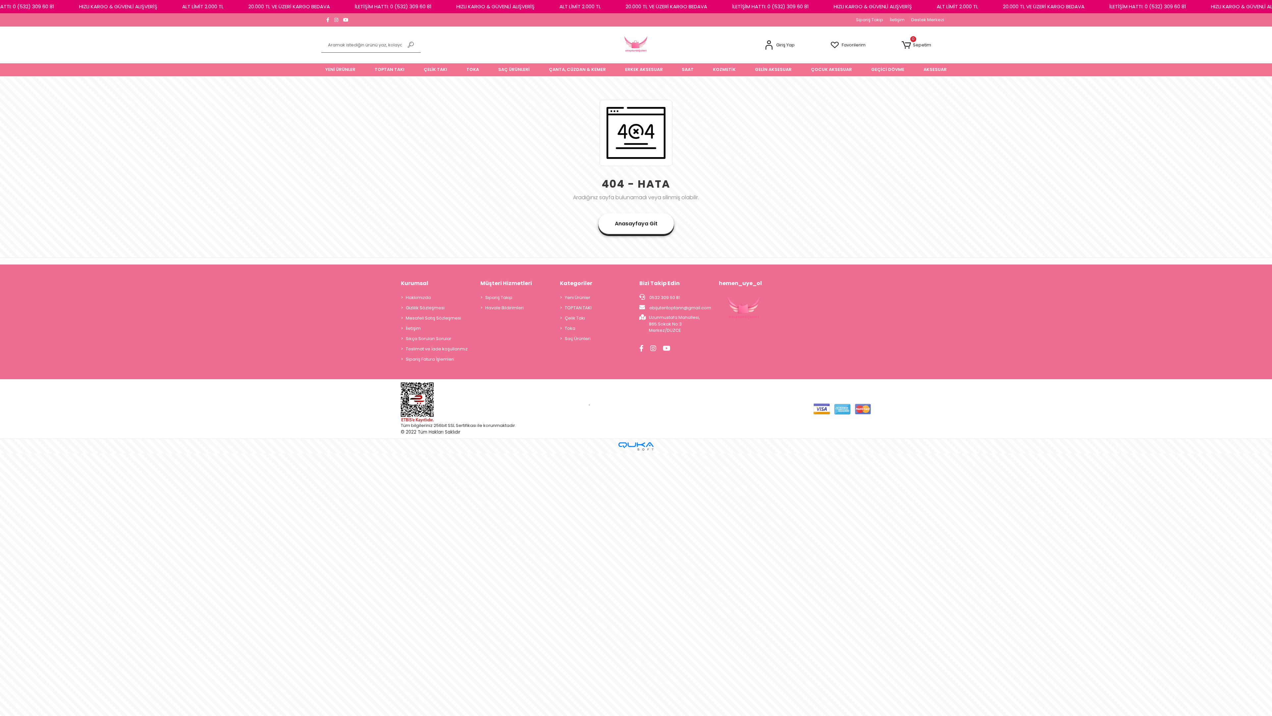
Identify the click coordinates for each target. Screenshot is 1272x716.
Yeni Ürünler (577, 297)
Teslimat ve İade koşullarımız (437, 349)
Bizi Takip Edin (659, 283)
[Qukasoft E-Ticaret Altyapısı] (636, 446)
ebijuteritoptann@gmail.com (680, 308)
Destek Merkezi (927, 20)
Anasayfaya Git (636, 223)
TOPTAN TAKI (578, 308)
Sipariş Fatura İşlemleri (430, 359)
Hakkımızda (418, 297)
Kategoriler (576, 283)
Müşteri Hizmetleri (506, 283)
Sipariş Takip (869, 20)
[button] (779, 45)
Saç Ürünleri (578, 338)
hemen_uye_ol (740, 283)
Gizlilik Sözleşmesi (425, 308)
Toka (570, 328)
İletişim (897, 20)
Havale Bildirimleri (504, 308)
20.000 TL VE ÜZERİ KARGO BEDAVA (258, 6)
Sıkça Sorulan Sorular (428, 338)
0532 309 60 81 (664, 297)
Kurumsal (414, 283)
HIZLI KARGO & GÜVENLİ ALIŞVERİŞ (87, 6)
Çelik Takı (575, 318)
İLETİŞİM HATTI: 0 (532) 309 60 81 (362, 6)
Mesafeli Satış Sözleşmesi (433, 318)
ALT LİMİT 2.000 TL (172, 6)
